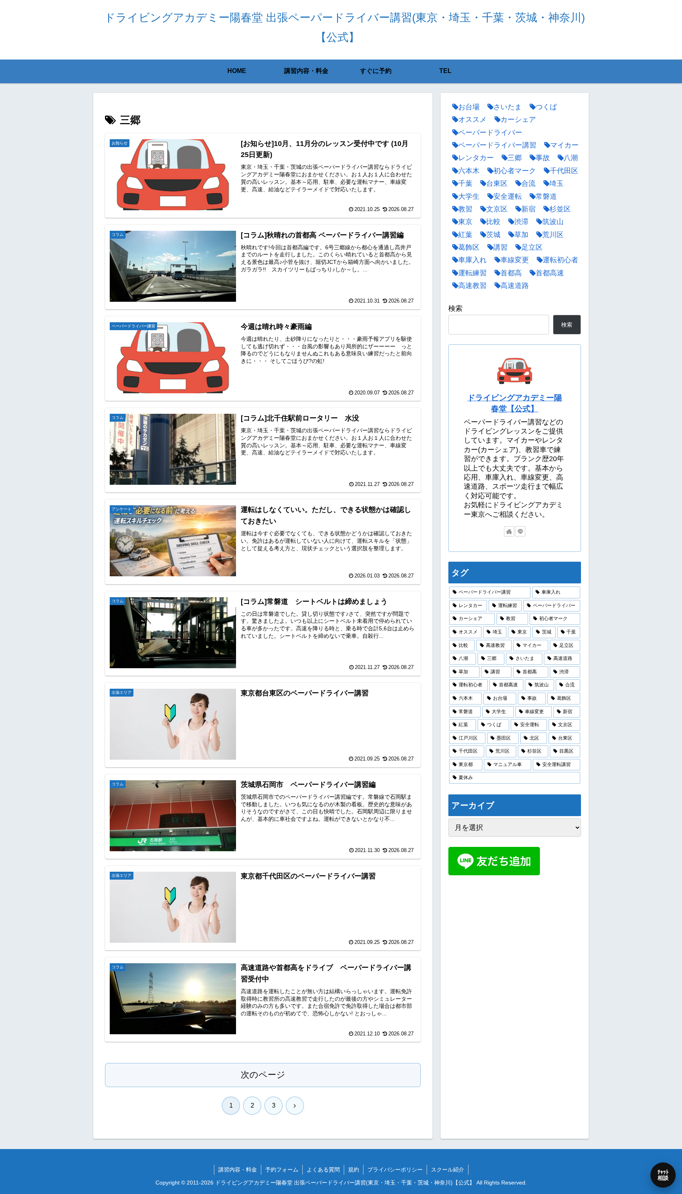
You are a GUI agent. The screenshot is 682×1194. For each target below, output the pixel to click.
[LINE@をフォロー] (520, 531)
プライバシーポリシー (395, 1169)
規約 (353, 1169)
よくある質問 (323, 1169)
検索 (455, 308)
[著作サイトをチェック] (509, 531)
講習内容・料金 (237, 1169)
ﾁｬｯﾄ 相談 (663, 1175)
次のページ (263, 1075)
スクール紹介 (447, 1169)
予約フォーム (281, 1169)
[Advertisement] (514, 940)
